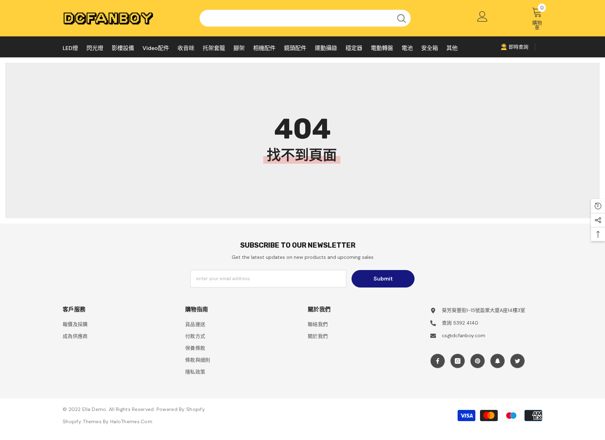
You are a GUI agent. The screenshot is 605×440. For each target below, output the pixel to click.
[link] (514, 47)
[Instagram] (457, 361)
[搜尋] (305, 18)
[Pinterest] (477, 361)
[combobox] (296, 18)
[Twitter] (517, 361)
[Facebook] (437, 361)
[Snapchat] (497, 361)
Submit (383, 278)
